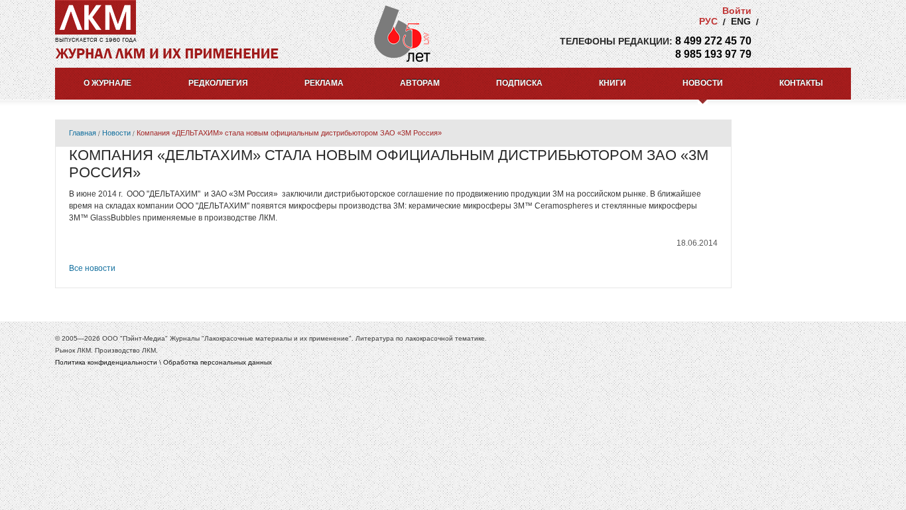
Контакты (801, 83)
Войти (736, 10)
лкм (95, 17)
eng (741, 21)
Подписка (519, 83)
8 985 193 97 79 (713, 54)
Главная (82, 133)
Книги (612, 83)
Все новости (92, 268)
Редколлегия (218, 83)
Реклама (324, 83)
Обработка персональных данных (217, 362)
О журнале (107, 83)
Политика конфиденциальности (106, 362)
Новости (702, 83)
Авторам (420, 83)
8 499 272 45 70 (713, 40)
